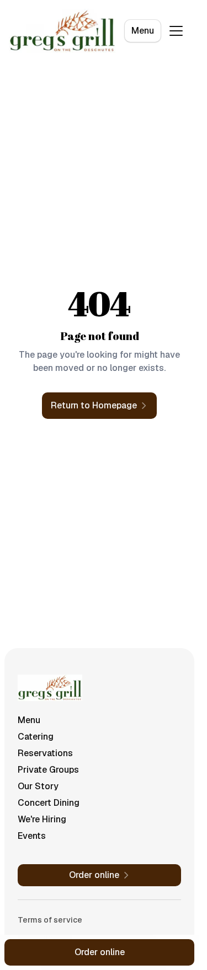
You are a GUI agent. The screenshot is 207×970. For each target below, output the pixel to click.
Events (32, 836)
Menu (142, 30)
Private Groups (48, 769)
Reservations (45, 753)
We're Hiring (42, 819)
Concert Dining (48, 803)
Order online (100, 952)
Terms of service (50, 920)
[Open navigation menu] (176, 31)
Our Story (38, 786)
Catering (36, 736)
